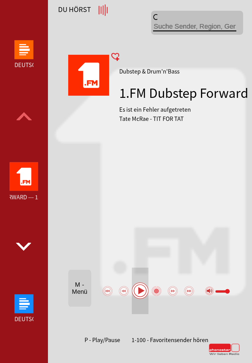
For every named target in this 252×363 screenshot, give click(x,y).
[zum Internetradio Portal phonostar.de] (224, 354)
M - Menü (79, 288)
